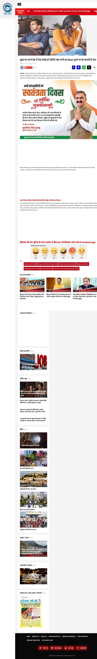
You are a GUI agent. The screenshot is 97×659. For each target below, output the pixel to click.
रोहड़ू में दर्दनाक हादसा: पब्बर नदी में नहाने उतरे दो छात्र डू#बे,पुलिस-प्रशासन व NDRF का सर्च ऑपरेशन (32, 551)
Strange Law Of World (30, 264)
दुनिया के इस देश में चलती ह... (28, 510)
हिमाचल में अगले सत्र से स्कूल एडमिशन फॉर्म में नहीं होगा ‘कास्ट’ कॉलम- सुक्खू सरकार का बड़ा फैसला (32, 297)
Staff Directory (83, 636)
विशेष (21, 429)
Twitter (45, 648)
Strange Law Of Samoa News (67, 264)
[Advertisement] (7, 38)
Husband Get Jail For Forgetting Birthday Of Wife (66, 268)
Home (28, 636)
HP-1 (22, 63)
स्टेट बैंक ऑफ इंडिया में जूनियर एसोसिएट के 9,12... (31, 366)
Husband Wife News (46, 268)
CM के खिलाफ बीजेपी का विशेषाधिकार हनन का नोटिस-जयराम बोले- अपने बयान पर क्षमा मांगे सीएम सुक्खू (49, 11)
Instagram (57, 648)
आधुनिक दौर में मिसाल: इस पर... (28, 529)
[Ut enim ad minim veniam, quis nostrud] (33, 440)
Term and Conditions (33, 640)
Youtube (71, 648)
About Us (44, 636)
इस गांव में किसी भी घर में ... (27, 468)
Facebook (83, 648)
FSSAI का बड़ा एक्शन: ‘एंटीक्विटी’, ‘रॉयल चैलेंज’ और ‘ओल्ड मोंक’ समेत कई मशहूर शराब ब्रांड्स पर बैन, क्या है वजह (33, 578)
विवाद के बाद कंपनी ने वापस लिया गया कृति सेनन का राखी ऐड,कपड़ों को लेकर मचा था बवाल (33, 393)
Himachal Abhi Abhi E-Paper (31, 593)
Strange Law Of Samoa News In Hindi (47, 264)
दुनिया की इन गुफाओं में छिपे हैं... (31, 445)
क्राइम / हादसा (24, 538)
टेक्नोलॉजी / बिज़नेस (26, 565)
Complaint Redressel (69, 636)
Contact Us (35, 636)
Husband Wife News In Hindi (31, 268)
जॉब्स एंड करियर (25, 351)
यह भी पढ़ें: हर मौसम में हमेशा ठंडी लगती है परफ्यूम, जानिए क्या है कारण (40, 200)
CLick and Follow (47, 640)
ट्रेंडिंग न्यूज (23, 379)
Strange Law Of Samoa (82, 264)
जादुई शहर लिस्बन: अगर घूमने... (28, 489)
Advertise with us (54, 636)
